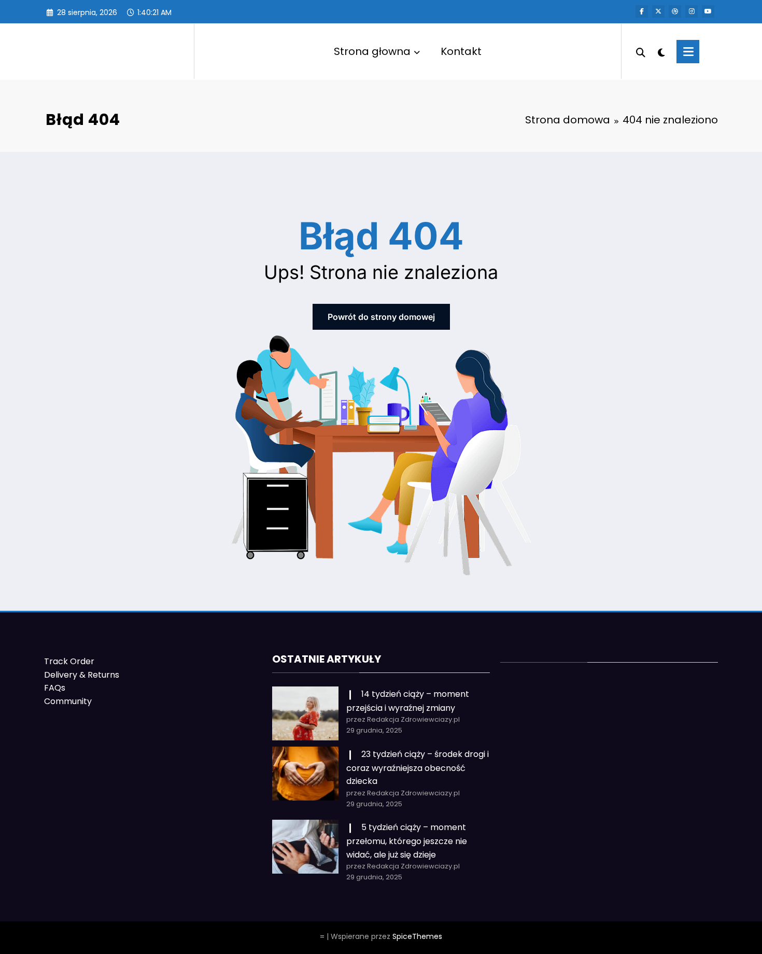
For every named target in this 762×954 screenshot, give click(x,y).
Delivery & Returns (81, 675)
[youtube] (708, 11)
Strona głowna (372, 51)
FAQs (54, 688)
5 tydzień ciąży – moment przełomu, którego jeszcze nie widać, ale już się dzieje (406, 840)
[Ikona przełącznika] (687, 51)
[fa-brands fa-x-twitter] (658, 11)
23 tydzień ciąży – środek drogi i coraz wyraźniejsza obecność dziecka (417, 767)
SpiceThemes (417, 936)
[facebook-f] (642, 11)
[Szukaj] (641, 51)
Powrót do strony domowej (381, 317)
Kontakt (461, 51)
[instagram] (691, 11)
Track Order (69, 661)
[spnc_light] (661, 51)
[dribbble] (675, 11)
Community (68, 701)
